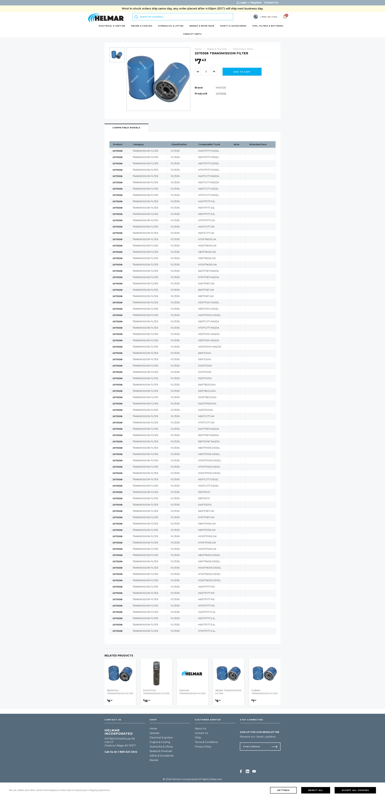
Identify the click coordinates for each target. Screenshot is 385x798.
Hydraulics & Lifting (161, 746)
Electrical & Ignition (161, 737)
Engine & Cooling (160, 742)
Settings (283, 790)
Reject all (315, 790)
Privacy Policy (203, 746)
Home (198, 49)
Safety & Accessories (162, 755)
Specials (154, 733)
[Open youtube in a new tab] (254, 771)
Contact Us (201, 733)
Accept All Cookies (355, 790)
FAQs (198, 737)
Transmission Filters (243, 49)
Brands (154, 760)
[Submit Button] (275, 746)
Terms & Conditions (206, 742)
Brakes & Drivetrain (217, 49)
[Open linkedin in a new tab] (247, 771)
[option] (116, 56)
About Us (200, 728)
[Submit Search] (136, 17)
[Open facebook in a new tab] (241, 771)
